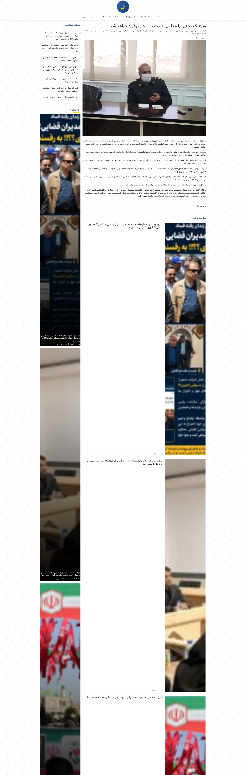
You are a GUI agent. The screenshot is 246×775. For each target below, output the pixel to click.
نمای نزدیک (130, 16)
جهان (85, 16)
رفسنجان (117, 16)
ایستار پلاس (144, 16)
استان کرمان (105, 16)
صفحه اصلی (158, 16)
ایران (93, 16)
